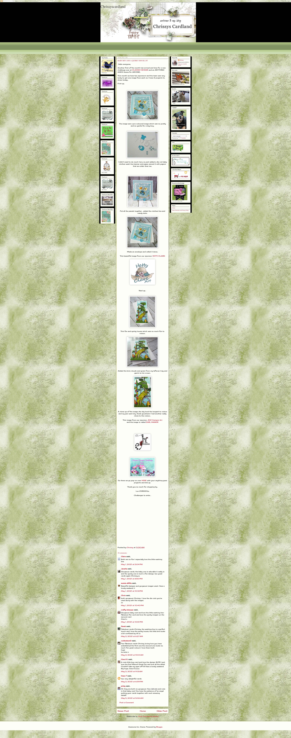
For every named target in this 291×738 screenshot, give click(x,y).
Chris (123, 595)
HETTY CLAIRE (158, 256)
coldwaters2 (126, 641)
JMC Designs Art (155, 420)
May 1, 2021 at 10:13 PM (132, 591)
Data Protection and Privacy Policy (180, 210)
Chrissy (182, 60)
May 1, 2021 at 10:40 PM (132, 605)
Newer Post (123, 711)
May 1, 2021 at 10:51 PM (132, 622)
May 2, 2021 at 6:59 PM (132, 682)
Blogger (159, 727)
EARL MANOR (152, 422)
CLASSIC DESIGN (140, 70)
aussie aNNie (126, 583)
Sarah (123, 626)
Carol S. (124, 659)
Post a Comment (127, 702)
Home (143, 711)
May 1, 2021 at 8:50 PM (132, 579)
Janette (124, 569)
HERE (144, 480)
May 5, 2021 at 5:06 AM (132, 698)
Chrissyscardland (112, 6)
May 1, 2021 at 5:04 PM (132, 564)
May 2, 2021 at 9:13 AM (131, 671)
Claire (123, 556)
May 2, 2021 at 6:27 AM (132, 636)
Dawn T (124, 676)
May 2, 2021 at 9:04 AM (132, 655)
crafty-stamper (127, 610)
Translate (183, 138)
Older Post (162, 711)
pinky (123, 686)
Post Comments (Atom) (148, 716)
